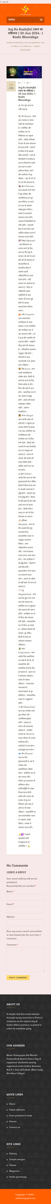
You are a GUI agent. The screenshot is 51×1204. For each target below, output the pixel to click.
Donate (13, 1121)
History (13, 1153)
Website (11, 917)
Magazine (14, 1171)
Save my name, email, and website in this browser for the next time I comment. (24, 935)
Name (10, 891)
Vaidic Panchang (18, 1177)
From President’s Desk (20, 1115)
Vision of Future (17, 1109)
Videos (12, 1165)
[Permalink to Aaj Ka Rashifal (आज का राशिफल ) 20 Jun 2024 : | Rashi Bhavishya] (24, 77)
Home (9, 43)
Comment (12, 944)
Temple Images (17, 1159)
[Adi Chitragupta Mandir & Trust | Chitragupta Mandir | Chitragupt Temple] (25, 10)
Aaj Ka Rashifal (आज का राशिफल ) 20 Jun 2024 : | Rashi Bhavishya (27, 46)
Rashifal (19, 43)
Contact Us (14, 1127)
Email (10, 904)
